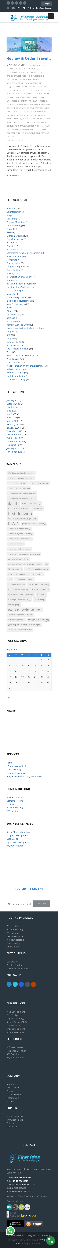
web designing (13, 604)
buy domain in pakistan (39, 483)
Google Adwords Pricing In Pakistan (24, 776)
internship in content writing (19, 529)
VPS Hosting (12, 811)
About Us (11, 1084)
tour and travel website (18, 108)
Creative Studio (14, 965)
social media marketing (18, 348)
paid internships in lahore (18, 559)
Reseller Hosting (15, 807)
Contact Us (12, 1126)
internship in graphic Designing (20, 534)
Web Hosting (13, 926)
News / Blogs (13, 1087)
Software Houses (15, 1047)
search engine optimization (18, 574)
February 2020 (14, 424)
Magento (11, 294)
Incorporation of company (19, 276)
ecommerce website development (21, 72)
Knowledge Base (15, 1119)
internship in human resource (19, 539)
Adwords (11, 208)
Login (47, 3)
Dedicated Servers (16, 936)
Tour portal (19, 111)
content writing (14, 225)
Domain (10, 246)
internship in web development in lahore (24, 554)
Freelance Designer (16, 1050)
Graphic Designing (16, 266)
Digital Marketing (15, 1018)
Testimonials (13, 1097)
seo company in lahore (24, 579)
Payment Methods (16, 845)
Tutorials (11, 1123)
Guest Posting (13, 270)
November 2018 (14, 451)
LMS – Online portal (16, 290)
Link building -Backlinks (18, 287)
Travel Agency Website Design (27, 115)
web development (25, 609)
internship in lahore (15, 544)
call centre (12, 218)
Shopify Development (17, 835)
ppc (46, 564)
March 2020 (12, 421)
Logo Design (13, 838)
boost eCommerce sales (17, 483)
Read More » (13, 175)
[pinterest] (20, 3)
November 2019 (14, 434)
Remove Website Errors (18, 324)
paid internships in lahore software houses (24, 564)
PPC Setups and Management (37, 569)
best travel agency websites (32, 90)
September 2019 (15, 441)
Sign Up (41, 903)
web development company (20, 614)
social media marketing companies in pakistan (28, 589)
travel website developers (31, 126)
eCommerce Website (17, 766)
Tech (40, 72)
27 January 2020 (16, 65)
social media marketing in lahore (20, 594)
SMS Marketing (14, 341)
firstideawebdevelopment (22, 518)
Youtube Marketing (16, 379)
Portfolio (11, 1101)
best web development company (20, 478)
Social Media (13, 345)
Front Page (12, 259)
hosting (42, 523)
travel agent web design (33, 119)
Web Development (16, 1011)
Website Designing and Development (23, 79)
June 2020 (11, 410)
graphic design (28, 523)
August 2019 (13, 444)
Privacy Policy (32, 1235)
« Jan (9, 697)
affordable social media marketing (21, 473)
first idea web (37, 508)
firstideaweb (20, 513)
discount (11, 242)
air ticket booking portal (24, 87)
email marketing (15, 256)
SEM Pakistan (38, 574)
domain (13, 503)
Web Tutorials (13, 362)
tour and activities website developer (33, 104)
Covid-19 (11, 229)
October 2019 (13, 438)
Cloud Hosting (14, 943)
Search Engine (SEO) (17, 1022)
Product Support (15, 1116)
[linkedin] (16, 3)
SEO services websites (16, 584)
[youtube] (24, 3)
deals (9, 232)
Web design (40, 599)
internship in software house (19, 549)
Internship (12, 280)
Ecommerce (32, 69)
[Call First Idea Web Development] (50, 1240)
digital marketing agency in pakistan (22, 493)
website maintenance (16, 83)
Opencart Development (18, 842)
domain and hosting (31, 503)
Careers (10, 1091)
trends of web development (19, 76)
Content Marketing (16, 222)
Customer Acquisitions (18, 968)
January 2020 (13, 427)
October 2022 (13, 403)
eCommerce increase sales (18, 508)
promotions (12, 321)
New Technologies (16, 304)
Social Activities (14, 1094)
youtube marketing (16, 376)
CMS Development (16, 1028)
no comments (18, 140)
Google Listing (14, 263)
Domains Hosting (15, 800)
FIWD (13, 524)
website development (24, 625)
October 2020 (13, 407)
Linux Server (13, 946)
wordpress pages (34, 83)
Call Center (12, 961)
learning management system (21, 283)
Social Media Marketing (18, 832)
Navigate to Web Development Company (27, 744)
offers (9, 307)
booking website (23, 97)
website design (38, 620)
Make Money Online (16, 297)
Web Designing (14, 769)
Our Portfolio (13, 314)
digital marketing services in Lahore (22, 498)
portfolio (11, 317)
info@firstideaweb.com (24, 732)
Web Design (12, 1015)
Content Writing (14, 1025)
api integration (14, 211)
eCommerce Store (15, 1032)
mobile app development (19, 300)
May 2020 (11, 414)
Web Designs (38, 76)
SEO (9, 335)
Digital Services (14, 239)
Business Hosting (15, 797)
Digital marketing (17, 69)
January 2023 (13, 400)
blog (9, 215)
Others (10, 311)
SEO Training (13, 1054)
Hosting (10, 273)
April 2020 (12, 417)
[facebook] (8, 3)
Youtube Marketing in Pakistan (20, 630)
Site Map (45, 1235)
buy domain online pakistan (19, 488)
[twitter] (12, 3)
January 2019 (13, 448)
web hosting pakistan (16, 620)
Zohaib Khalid (38, 65)
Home (9, 762)
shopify (10, 338)
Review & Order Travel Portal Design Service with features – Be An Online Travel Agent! (29, 58)
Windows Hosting (15, 939)
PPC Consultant (15, 569)
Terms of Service (15, 1235)
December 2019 (14, 431)
